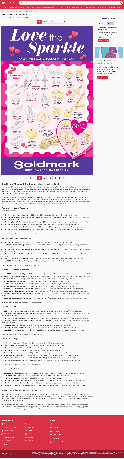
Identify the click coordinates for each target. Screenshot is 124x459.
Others (6, 444)
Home (6, 7)
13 (55, 22)
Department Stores (34, 7)
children (111, 7)
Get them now (102, 78)
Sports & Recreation (99, 7)
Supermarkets (20, 7)
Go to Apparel (103, 41)
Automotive (31, 440)
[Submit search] (121, 3)
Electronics (46, 7)
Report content (57, 438)
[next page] (60, 22)
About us (55, 427)
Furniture (87, 7)
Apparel (67, 7)
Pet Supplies (8, 440)
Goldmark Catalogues (11, 11)
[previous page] (35, 22)
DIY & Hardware (77, 7)
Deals (12, 7)
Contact (55, 424)
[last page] (64, 22)
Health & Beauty (58, 7)
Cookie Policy (57, 431)
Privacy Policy (57, 434)
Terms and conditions (59, 442)
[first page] (31, 22)
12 (50, 22)
